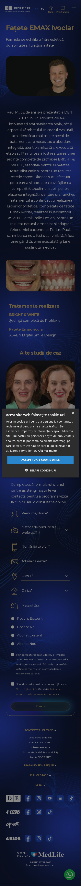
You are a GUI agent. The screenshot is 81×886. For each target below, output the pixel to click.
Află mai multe (47, 450)
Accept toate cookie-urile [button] (40, 459)
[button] (40, 470)
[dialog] (40, 443)
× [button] (72, 413)
